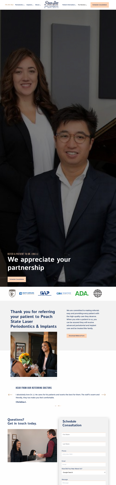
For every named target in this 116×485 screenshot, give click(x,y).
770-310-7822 (9, 5)
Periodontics (19, 5)
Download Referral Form (76, 336)
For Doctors (82, 5)
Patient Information (68, 5)
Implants (29, 5)
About (37, 5)
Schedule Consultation (100, 5)
